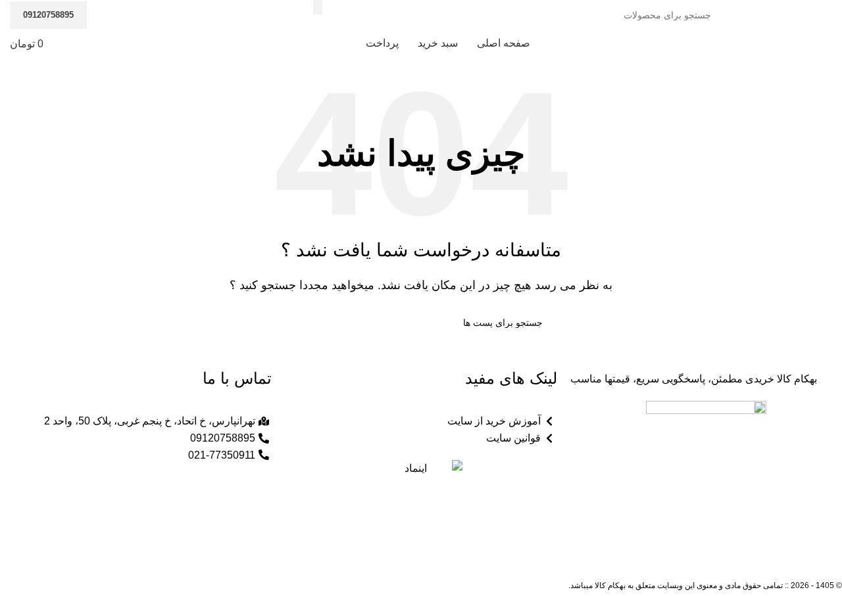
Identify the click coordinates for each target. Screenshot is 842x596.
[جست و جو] (304, 323)
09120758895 (48, 15)
